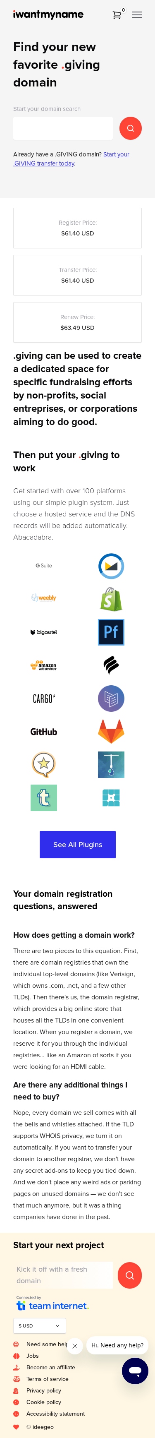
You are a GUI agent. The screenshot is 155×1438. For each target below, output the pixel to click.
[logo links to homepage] (59, 15)
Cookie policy (43, 1402)
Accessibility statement (55, 1413)
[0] (117, 15)
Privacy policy (43, 1390)
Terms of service (47, 1379)
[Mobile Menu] (137, 15)
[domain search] (130, 128)
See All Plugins (77, 844)
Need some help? (48, 1344)
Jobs (32, 1355)
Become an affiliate (50, 1367)
